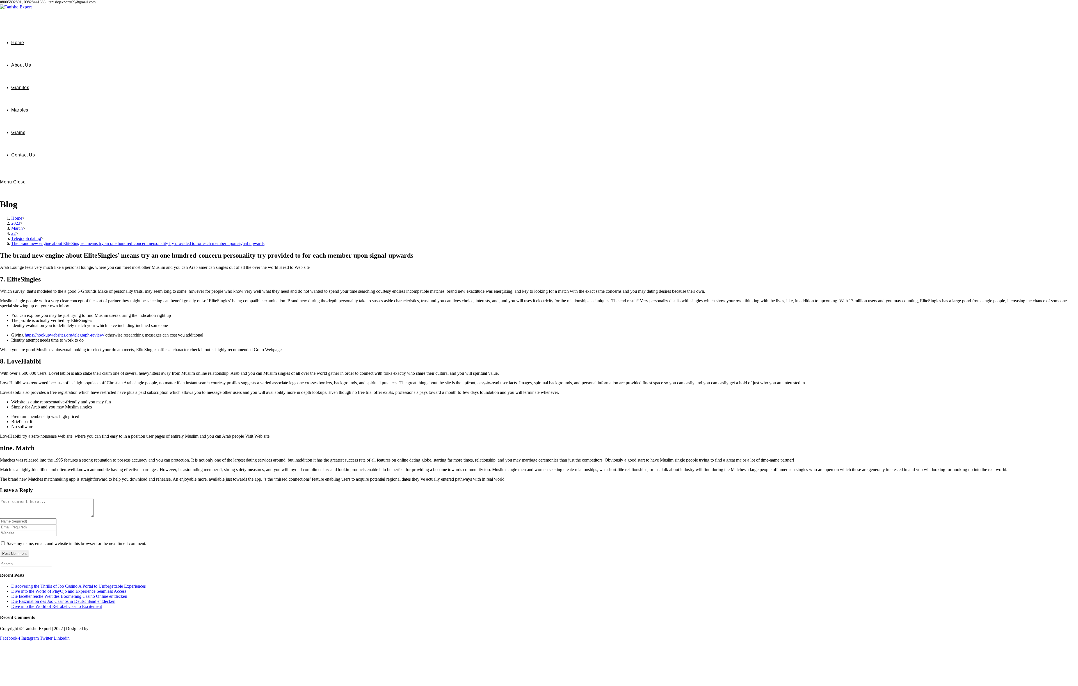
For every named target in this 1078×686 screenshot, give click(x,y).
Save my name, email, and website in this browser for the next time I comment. (76, 543)
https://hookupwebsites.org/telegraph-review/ (64, 335)
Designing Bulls (104, 628)
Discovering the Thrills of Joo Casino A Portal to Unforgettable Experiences (78, 586)
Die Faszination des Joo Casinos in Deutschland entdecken (63, 601)
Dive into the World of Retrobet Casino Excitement (56, 606)
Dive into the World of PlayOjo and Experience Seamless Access (68, 591)
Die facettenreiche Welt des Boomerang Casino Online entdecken (69, 596)
